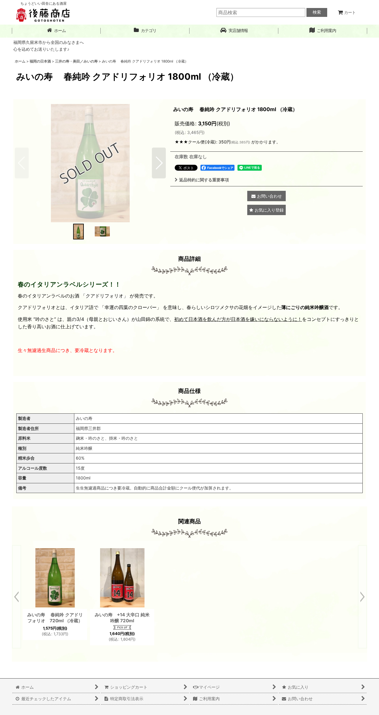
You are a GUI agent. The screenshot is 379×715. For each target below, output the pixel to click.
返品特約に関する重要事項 (204, 179)
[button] (234, 31)
